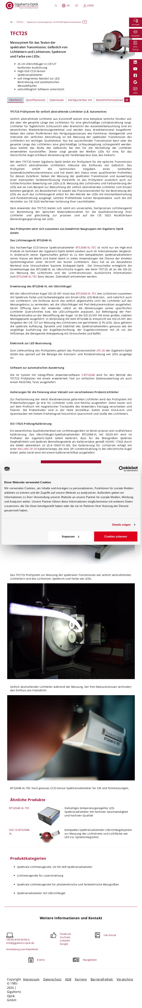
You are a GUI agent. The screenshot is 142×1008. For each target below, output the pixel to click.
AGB (68, 979)
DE (68, 5)
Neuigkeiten (90, 959)
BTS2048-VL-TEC (86, 247)
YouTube (65, 937)
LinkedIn (65, 940)
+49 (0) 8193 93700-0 (17, 939)
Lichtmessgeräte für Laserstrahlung (40, 875)
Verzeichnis (125, 979)
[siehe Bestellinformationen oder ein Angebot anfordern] (127, 99)
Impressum (31, 979)
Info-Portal (110, 935)
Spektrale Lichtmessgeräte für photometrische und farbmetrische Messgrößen (68, 884)
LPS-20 (101, 350)
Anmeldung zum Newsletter (22, 949)
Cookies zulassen (115, 536)
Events (41, 959)
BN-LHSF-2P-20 (27, 449)
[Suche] (56, 5)
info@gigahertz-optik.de (20, 943)
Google (64, 944)
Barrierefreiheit (102, 979)
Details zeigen (121, 524)
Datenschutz (52, 979)
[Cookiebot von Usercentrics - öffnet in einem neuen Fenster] (121, 469)
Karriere (81, 979)
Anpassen (68, 536)
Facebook (65, 934)
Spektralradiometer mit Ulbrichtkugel (41, 893)
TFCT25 (19, 22)
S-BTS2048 (88, 375)
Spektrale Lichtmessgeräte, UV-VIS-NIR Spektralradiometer (54, 22)
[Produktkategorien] (85, 21)
